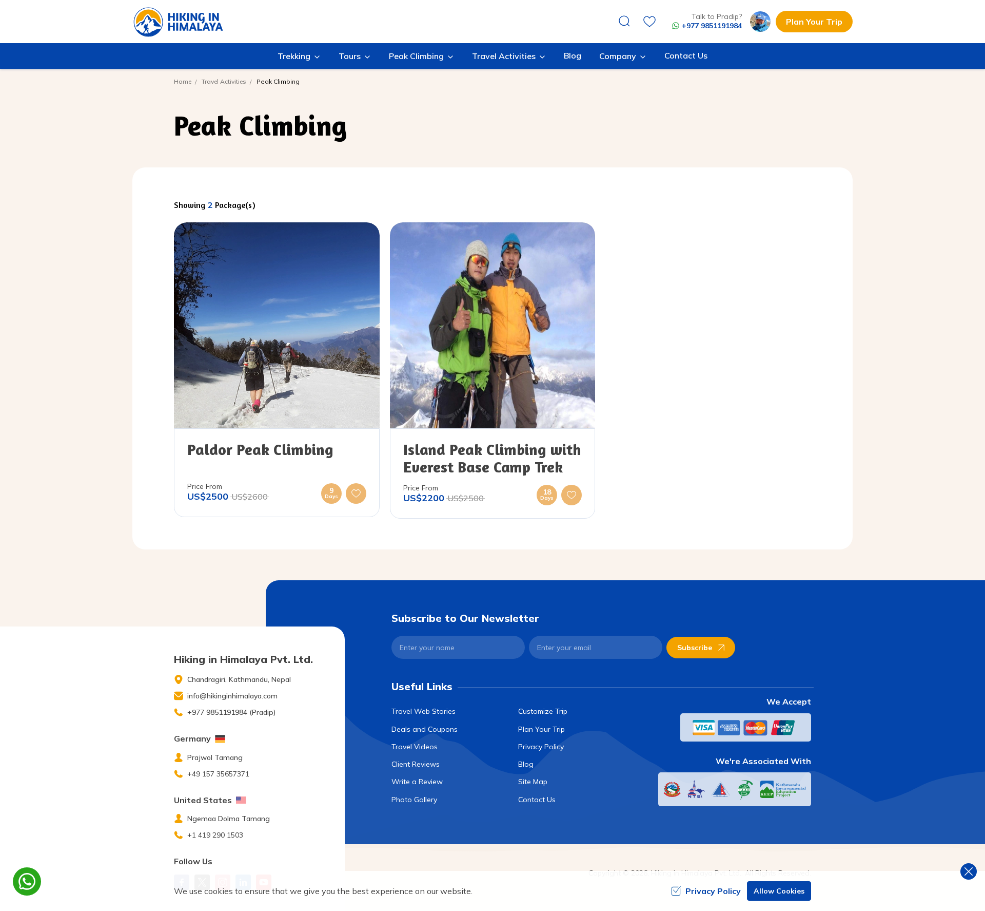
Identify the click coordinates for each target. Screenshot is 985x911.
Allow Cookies (779, 891)
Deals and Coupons (424, 729)
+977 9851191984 (712, 26)
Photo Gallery (414, 799)
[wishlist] (649, 21)
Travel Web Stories (423, 711)
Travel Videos (414, 746)
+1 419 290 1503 (215, 835)
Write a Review (417, 781)
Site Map (532, 781)
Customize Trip (542, 711)
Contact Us (685, 55)
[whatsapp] (27, 881)
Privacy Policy (541, 746)
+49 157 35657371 (218, 774)
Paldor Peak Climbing (260, 449)
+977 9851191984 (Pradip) (231, 712)
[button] (356, 493)
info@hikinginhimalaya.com (232, 695)
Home (182, 81)
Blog (572, 55)
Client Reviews (415, 764)
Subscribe (694, 647)
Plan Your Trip (814, 21)
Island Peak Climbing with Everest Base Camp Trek (492, 458)
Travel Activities (224, 81)
